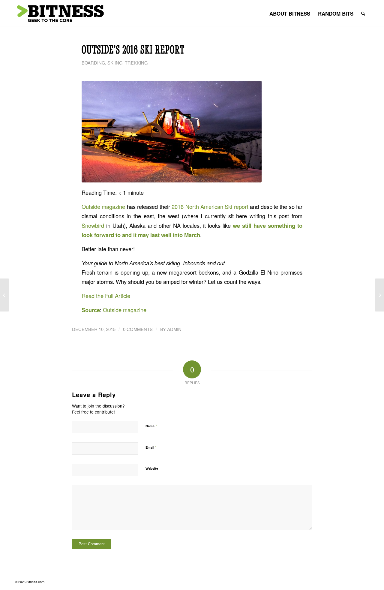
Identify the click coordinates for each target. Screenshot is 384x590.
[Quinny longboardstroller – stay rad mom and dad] (4, 295)
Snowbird (93, 225)
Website (152, 468)
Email (151, 447)
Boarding (93, 62)
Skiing (114, 62)
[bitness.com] (60, 13)
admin (174, 329)
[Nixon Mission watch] (379, 295)
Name (151, 426)
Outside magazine (103, 206)
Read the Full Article (106, 296)
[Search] (363, 13)
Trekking (136, 62)
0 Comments (138, 329)
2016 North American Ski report (210, 206)
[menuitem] (290, 13)
